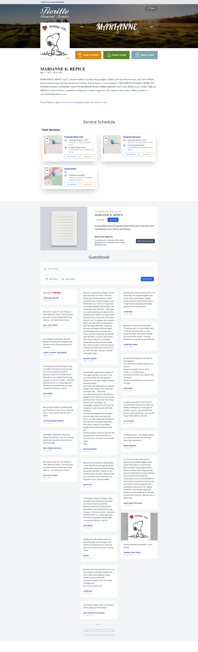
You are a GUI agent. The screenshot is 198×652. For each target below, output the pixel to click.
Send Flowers (88, 184)
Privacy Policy (92, 631)
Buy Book (113, 220)
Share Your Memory (145, 241)
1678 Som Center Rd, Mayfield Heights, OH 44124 (80, 178)
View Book (100, 220)
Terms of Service (105, 631)
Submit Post (147, 279)
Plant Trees (87, 157)
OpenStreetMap (101, 635)
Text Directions (72, 157)
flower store (102, 102)
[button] (53, 142)
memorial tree (68, 102)
